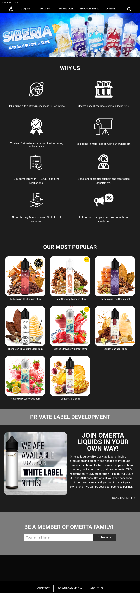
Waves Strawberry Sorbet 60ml (70, 348)
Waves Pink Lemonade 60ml (25, 398)
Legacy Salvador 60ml (115, 348)
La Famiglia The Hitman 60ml (25, 299)
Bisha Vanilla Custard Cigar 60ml (25, 348)
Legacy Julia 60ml (70, 398)
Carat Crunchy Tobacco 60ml (70, 299)
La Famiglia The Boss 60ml (115, 299)
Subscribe (104, 537)
